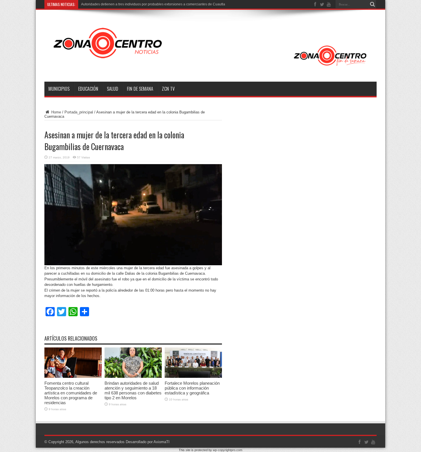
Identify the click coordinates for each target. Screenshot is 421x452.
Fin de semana (140, 88)
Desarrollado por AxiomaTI (148, 442)
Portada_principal (78, 112)
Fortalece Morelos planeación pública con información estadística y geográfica (192, 388)
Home (55, 112)
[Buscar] (372, 4)
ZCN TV (168, 88)
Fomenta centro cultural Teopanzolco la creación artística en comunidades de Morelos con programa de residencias (70, 393)
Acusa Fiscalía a (94, 4)
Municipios (59, 88)
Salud (112, 88)
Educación (88, 88)
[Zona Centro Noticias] (210, 67)
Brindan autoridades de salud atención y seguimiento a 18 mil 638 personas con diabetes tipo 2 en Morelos (133, 390)
